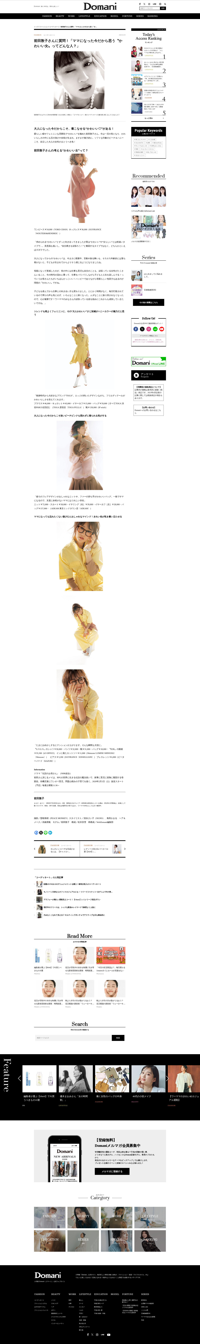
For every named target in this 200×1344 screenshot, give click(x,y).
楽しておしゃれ (151, 152)
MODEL (114, 16)
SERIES (140, 16)
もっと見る (149, 118)
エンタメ (82, 1307)
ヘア (52, 1307)
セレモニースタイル (148, 149)
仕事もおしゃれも (156, 146)
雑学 (70, 1300)
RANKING (153, 16)
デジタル (71, 1307)
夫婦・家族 (82, 1320)
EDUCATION (100, 16)
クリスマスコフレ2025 (58, 1317)
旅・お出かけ (83, 1317)
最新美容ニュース (56, 1313)
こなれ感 (152, 139)
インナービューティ (57, 1323)
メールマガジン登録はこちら (149, 336)
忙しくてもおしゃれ (141, 146)
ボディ (53, 1310)
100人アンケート (84, 1327)
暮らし (81, 1300)
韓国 (136, 149)
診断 (148, 142)
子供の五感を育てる (100, 1300)
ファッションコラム (40, 1303)
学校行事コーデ (99, 1303)
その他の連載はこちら (148, 302)
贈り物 (81, 1330)
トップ (36, 27)
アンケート (147, 374)
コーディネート (54, 27)
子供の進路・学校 (99, 1313)
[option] (39, 1084)
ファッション (44, 27)
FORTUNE (127, 16)
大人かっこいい (140, 155)
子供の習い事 (98, 1310)
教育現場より (98, 1307)
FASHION (47, 16)
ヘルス (81, 1310)
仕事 (70, 1303)
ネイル (53, 1320)
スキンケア (54, 1303)
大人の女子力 (139, 142)
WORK (71, 16)
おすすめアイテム (39, 1307)
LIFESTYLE (84, 16)
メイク (53, 1300)
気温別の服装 (139, 152)
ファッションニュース (41, 1310)
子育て (81, 1313)
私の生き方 (82, 1323)
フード (81, 1303)
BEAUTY (60, 16)
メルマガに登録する (112, 1171)
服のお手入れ (158, 142)
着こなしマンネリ (140, 139)
